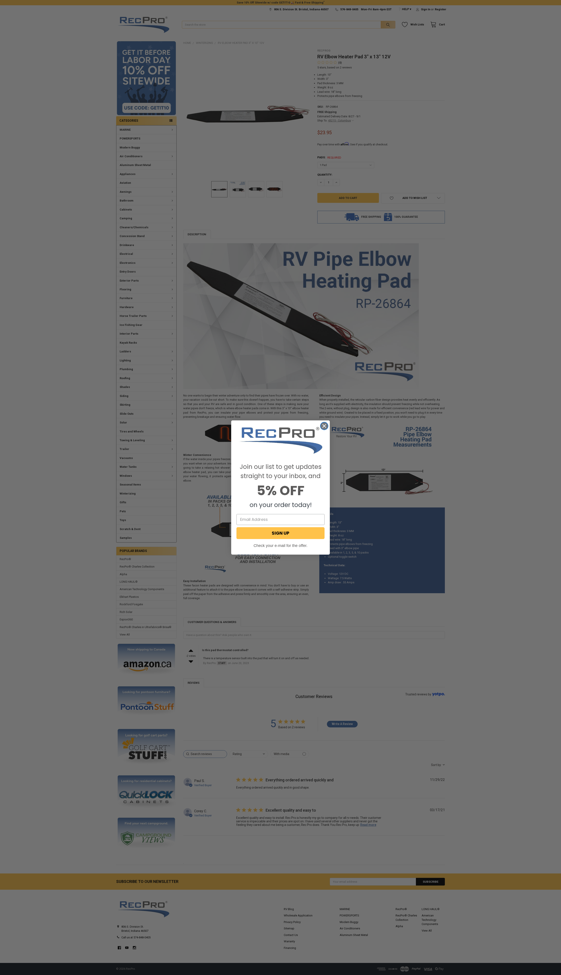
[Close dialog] (324, 426)
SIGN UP (280, 533)
